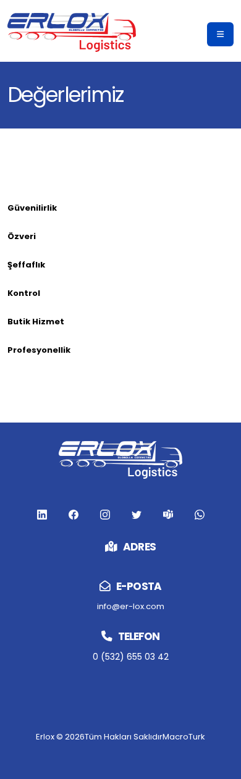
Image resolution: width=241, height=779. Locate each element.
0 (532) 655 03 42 (131, 657)
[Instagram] (105, 514)
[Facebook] (42, 514)
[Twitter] (137, 514)
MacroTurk (184, 737)
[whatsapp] (200, 514)
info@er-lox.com (130, 606)
